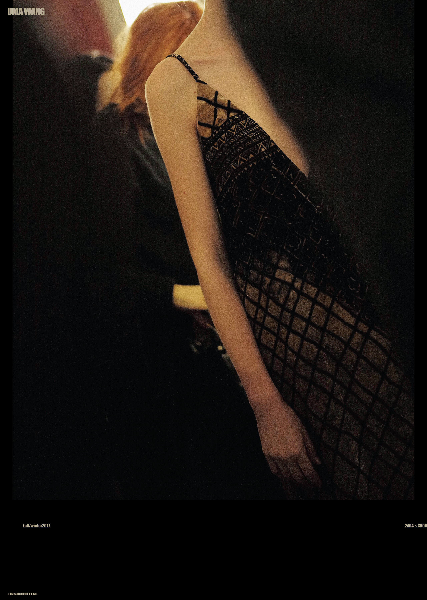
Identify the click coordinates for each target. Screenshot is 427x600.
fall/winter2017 (36, 525)
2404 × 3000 (416, 525)
